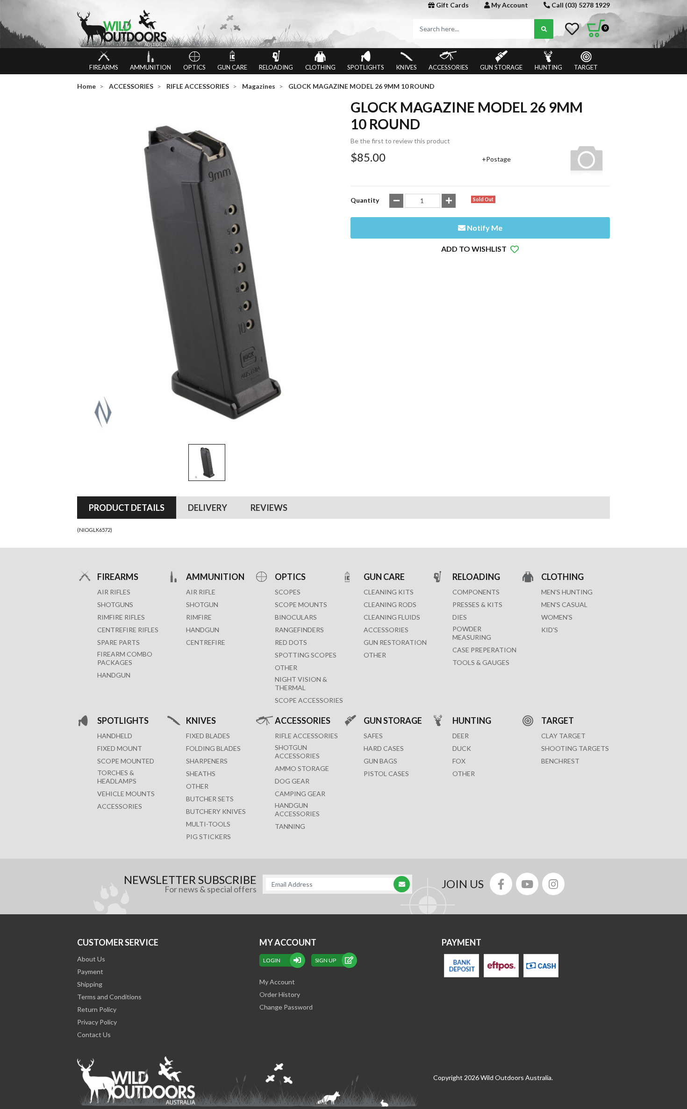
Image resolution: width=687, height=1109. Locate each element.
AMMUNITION (150, 67)
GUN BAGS (380, 761)
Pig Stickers (208, 837)
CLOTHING (320, 67)
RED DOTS (291, 642)
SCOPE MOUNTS (301, 604)
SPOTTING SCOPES (305, 655)
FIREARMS (103, 67)
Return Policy (96, 1009)
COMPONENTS (476, 592)
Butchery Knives (216, 811)
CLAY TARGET (563, 736)
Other (197, 786)
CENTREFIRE (205, 642)
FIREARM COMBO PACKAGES (124, 658)
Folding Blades (213, 748)
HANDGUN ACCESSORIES (297, 809)
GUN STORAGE (501, 67)
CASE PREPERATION (484, 650)
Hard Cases (384, 748)
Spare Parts (118, 642)
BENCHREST (560, 761)
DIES (459, 617)
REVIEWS (268, 507)
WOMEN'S (556, 617)
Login (271, 960)
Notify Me (483, 227)
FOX (458, 761)
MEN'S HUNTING (567, 592)
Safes (373, 736)
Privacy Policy (97, 1022)
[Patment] (461, 965)
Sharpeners (207, 761)
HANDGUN (202, 630)
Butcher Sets (210, 799)
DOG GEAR (292, 781)
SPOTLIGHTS (365, 67)
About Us (91, 959)
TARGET (586, 67)
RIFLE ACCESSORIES (306, 736)
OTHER (286, 667)
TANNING (290, 826)
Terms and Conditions (109, 997)
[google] (527, 884)
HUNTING (548, 67)
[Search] (543, 29)
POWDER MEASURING (471, 633)
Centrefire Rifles (127, 630)
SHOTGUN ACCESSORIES (297, 751)
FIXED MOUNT (119, 748)
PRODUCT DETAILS (127, 507)
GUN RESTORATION (395, 642)
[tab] (126, 507)
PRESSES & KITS (477, 604)
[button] (480, 249)
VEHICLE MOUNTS (126, 794)
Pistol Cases (386, 773)
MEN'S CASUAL (564, 604)
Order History (279, 994)
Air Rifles (113, 592)
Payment (90, 971)
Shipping (89, 984)
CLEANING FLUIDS (392, 617)
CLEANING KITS (389, 592)
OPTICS (194, 67)
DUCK (461, 748)
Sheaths (200, 773)
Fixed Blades (208, 736)
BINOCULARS (296, 617)
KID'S (549, 630)
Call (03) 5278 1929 (580, 5)
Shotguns (115, 604)
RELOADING (276, 67)
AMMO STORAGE (302, 768)
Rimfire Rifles (121, 617)
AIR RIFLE (200, 592)
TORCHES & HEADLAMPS (116, 777)
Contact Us (94, 1034)
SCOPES (288, 592)
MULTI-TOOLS (208, 824)
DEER (460, 736)
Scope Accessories (309, 700)
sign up (325, 960)
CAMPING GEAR (300, 794)
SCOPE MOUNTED (125, 761)
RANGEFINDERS (299, 630)
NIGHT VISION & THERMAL (301, 683)
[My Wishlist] (572, 29)
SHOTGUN (202, 604)
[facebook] (501, 884)
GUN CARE (232, 67)
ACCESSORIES (448, 67)
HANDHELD (114, 736)
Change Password (286, 1007)
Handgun (113, 675)
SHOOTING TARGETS (575, 748)
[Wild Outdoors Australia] (206, 28)
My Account (509, 5)
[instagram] (553, 884)
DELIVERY (207, 507)
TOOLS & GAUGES (480, 662)
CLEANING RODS (390, 604)
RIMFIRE (199, 617)
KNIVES (406, 67)
